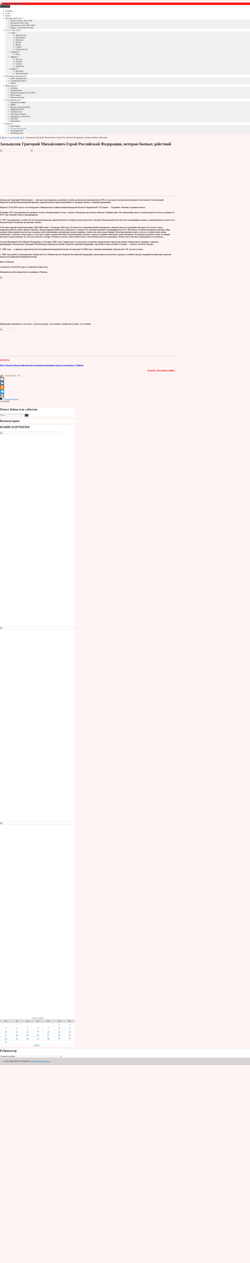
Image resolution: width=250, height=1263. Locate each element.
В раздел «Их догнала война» (161, 370)
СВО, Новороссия (18, 78)
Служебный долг (12, 100)
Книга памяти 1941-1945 (21, 21)
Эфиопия (20, 66)
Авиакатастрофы (18, 102)
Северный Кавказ (18, 81)
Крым (13, 83)
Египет (19, 64)
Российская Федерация (15, 76)
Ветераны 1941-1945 (19, 23)
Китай (18, 42)
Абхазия (14, 88)
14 (48, 1031)
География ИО (16, 131)
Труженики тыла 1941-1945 (22, 25)
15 (59, 1031)
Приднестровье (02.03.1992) (22, 93)
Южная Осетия (17, 97)
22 (59, 1035)
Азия (12, 33)
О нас (7, 13)
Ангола (19, 59)
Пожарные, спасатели (20, 116)
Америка (14, 52)
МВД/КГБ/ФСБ (17, 109)
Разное (8, 124)
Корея (18, 44)
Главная (8, 11)
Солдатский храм (18, 128)
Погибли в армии (18, 114)
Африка (13, 57)
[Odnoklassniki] (87, 387)
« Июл (36, 1045)
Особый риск (16, 112)
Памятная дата (16, 133)
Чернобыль (15, 121)
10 (6, 1031)
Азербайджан (16, 90)
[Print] (87, 396)
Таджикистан (22, 49)
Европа (13, 69)
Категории (15, 126)
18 (17, 1035)
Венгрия (19, 71)
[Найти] (26, 415)
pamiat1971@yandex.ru (40, 1061)
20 (38, 1035)
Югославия (15, 95)
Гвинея (19, 61)
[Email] (87, 379)
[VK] (87, 383)
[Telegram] (87, 391)
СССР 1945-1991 (12, 30)
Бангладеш (20, 37)
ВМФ (12, 105)
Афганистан (21, 35)
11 (17, 1031)
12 (27, 1031)
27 (38, 1039)
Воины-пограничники (20, 107)
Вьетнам (19, 40)
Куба (18, 54)
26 (27, 1039)
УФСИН (14, 119)
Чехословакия (22, 73)
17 (6, 1035)
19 (27, 1035)
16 (70, 1031)
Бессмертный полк (13, 18)
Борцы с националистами (21, 28)
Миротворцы (11, 86)
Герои (7, 16)
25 (17, 1039)
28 (48, 1039)
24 (6, 1039)
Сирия (18, 47)
